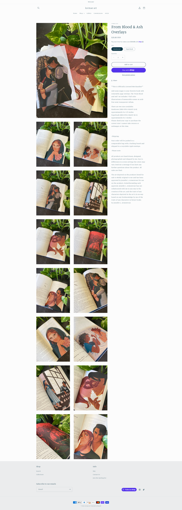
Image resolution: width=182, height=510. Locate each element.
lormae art (87, 506)
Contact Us (96, 474)
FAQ (94, 471)
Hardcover (117, 49)
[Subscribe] (70, 489)
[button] (38, 8)
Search (38, 471)
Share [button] (115, 80)
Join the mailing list (99, 478)
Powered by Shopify (96, 506)
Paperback (129, 49)
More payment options (128, 75)
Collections (40, 474)
